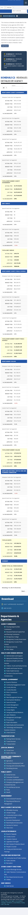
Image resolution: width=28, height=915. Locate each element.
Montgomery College (12, 637)
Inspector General (11, 839)
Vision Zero (9, 828)
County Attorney (11, 687)
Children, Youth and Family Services (16, 666)
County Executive (11, 690)
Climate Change (10, 813)
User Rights (12, 901)
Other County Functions (11, 867)
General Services (11, 702)
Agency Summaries (8, 624)
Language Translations (6, 902)
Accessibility (19, 901)
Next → (24, 591)
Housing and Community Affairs (15, 766)
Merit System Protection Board (15, 844)
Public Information (11, 722)
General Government (9, 679)
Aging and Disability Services (14, 658)
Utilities (8, 879)
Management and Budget (13, 717)
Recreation (9, 863)
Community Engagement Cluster (15, 685)
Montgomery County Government (16, 639)
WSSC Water (10, 649)
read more (5, 46)
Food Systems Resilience (13, 700)
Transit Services (11, 741)
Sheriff (8, 792)
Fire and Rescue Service (13, 787)
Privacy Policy (4, 901)
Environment (6, 796)
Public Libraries (10, 860)
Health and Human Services (12, 653)
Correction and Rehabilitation (14, 780)
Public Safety (6, 772)
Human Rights (10, 710)
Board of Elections (11, 682)
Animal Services (10, 775)
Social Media (17, 902)
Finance (8, 695)
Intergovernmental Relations (14, 712)
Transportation (7, 736)
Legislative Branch (8, 831)
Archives (8, 608)
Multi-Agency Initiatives (11, 807)
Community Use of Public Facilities (16, 858)
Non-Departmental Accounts (14, 877)
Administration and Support (14, 656)
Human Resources (11, 707)
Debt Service (5, 883)
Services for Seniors (12, 825)
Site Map (7, 904)
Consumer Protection (12, 777)
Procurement (10, 720)
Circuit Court (10, 750)
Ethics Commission (11, 692)
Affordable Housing (12, 810)
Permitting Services (12, 768)
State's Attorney (11, 753)
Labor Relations (11, 715)
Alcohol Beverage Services (14, 869)
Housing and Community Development (11, 757)
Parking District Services (13, 739)
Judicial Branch (7, 747)
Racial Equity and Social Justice (15, 725)
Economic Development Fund (14, 763)
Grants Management (12, 705)
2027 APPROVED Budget (14, 604)
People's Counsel (11, 847)
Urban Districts (10, 732)
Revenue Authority (11, 647)
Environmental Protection (13, 799)
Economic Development (13, 820)
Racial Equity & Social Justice (14, 823)
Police (8, 790)
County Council (10, 836)
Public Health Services (12, 671)
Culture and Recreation (10, 855)
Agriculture (9, 761)
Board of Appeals (11, 834)
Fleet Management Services (14, 697)
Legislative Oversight (12, 841)
